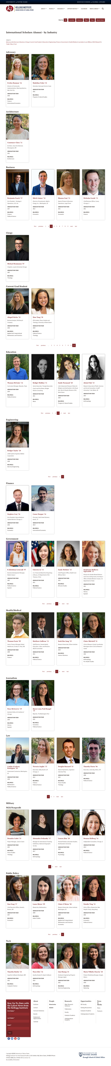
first (35, 226)
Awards (35, 1014)
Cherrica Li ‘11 (38, 570)
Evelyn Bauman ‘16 (14, 83)
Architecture (15, 42)
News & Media (94, 9)
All (65, 20)
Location (71, 20)
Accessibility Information (12, 1060)
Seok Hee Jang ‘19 (65, 641)
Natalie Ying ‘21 (90, 904)
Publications (68, 1009)
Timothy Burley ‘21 (14, 972)
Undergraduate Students (69, 1019)
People (51, 9)
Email (9, 1025)
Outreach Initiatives (38, 1011)
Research (60, 9)
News (98, 1008)
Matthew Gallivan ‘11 (41, 641)
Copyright (8, 1053)
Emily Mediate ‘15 (65, 570)
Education (45, 42)
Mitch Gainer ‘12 (39, 198)
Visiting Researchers (86, 1007)
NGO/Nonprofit (97, 42)
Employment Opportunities (37, 1017)
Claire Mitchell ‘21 (90, 641)
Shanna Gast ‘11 (64, 198)
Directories (52, 1004)
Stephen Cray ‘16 (13, 514)
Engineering (52, 42)
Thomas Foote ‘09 (14, 641)
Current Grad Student (36, 42)
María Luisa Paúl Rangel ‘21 (42, 710)
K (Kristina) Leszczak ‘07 (16, 570)
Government (64, 42)
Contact (35, 1007)
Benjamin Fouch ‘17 (14, 198)
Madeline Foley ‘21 (40, 83)
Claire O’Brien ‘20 (65, 904)
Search (103, 9)
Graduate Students (70, 1015)
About (43, 9)
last (76, 226)
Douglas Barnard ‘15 (65, 766)
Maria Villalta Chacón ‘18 (93, 972)
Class (92, 20)
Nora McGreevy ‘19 (14, 709)
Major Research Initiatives (69, 1005)
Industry (79, 20)
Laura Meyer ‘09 (39, 904)
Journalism (81, 42)
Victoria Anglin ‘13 (40, 766)
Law (86, 42)
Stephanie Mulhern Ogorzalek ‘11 (91, 570)
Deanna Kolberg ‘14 (91, 838)
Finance (58, 42)
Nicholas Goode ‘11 (91, 198)
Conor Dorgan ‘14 (39, 514)
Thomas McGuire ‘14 (15, 383)
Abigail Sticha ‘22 (13, 317)
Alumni (51, 1007)
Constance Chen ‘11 (14, 143)
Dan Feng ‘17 (12, 904)
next (71, 226)
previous (41, 226)
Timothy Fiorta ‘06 (91, 766)
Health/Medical (73, 42)
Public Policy (9, 44)
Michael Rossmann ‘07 (15, 264)
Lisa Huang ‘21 (63, 972)
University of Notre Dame (22, 1053)
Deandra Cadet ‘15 (14, 838)
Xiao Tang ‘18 (38, 317)
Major (86, 20)
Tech (15, 44)
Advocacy (8, 42)
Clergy (27, 42)
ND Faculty (84, 1004)
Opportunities (72, 9)
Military (90, 42)
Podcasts (99, 1011)
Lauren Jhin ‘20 (64, 838)
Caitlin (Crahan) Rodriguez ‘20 (13, 767)
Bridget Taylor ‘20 (14, 451)
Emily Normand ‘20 (65, 383)
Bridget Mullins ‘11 (40, 383)
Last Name (10, 1018)
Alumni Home (100, 20)
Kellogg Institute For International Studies (17, 1055)
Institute (35, 1004)
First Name (11, 1011)
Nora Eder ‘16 (38, 972)
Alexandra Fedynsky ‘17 (42, 838)
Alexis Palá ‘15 (89, 383)
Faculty (67, 1012)
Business (22, 42)
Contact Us (27, 1057)
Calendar (84, 9)
